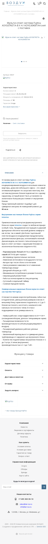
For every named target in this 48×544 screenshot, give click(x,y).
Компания (24, 423)
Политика (24, 437)
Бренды (24, 472)
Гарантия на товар (24, 453)
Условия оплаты (24, 446)
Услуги (24, 466)
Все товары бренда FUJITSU (17, 411)
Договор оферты (24, 433)
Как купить (24, 442)
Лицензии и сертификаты (24, 430)
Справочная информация (24, 462)
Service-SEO (41, 526)
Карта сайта (24, 476)
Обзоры (24, 469)
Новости (24, 427)
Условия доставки (24, 450)
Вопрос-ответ (24, 456)
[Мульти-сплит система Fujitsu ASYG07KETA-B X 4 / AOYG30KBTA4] (24, 50)
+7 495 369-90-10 (25, 499)
